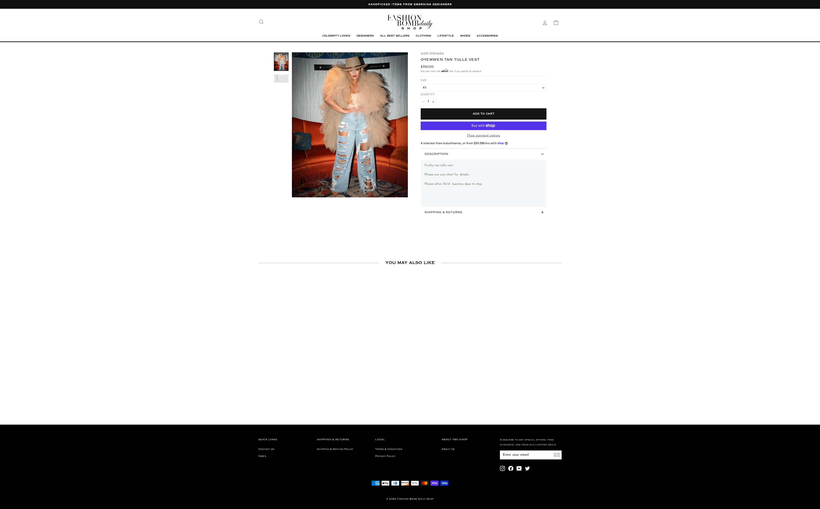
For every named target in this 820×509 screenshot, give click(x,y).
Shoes (465, 36)
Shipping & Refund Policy (335, 449)
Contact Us (266, 449)
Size (424, 80)
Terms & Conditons (388, 449)
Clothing (423, 36)
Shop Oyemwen (432, 54)
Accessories (487, 36)
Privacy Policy (385, 456)
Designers (365, 36)
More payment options (483, 135)
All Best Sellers (394, 36)
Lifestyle (446, 36)
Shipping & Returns (443, 212)
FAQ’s (262, 456)
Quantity (428, 95)
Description (436, 154)
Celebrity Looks (336, 36)
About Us (448, 449)
